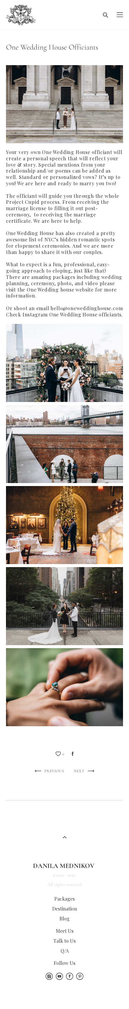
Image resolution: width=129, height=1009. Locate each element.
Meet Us (65, 931)
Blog (64, 918)
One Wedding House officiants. (86, 314)
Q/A (65, 950)
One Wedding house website (60, 289)
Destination (64, 908)
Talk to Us (64, 941)
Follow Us (64, 963)
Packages (64, 899)
